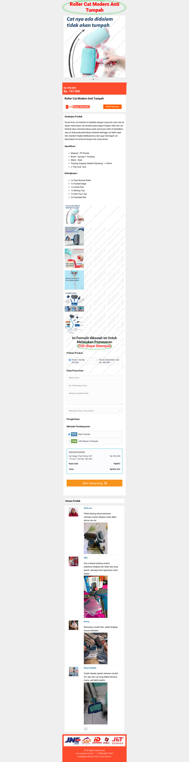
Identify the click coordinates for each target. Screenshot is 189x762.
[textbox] (94, 410)
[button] (66, 46)
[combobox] (94, 410)
